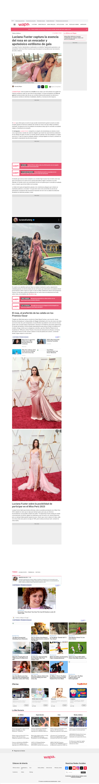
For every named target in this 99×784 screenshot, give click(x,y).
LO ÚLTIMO (34, 24)
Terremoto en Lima (31, 20)
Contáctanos (68, 776)
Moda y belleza (41, 767)
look (14, 123)
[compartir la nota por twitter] (42, 86)
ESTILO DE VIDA (60, 24)
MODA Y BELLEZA (51, 24)
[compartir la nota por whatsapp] (46, 86)
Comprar (26, 705)
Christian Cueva (41, 20)
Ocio (30, 767)
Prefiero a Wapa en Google (22, 617)
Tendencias (31, 572)
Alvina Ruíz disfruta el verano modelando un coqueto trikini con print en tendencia (73, 38)
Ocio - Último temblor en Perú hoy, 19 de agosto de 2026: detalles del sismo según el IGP (49, 29)
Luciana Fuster (16, 91)
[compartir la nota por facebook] (39, 86)
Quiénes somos (83, 776)
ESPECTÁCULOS (42, 24)
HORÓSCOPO (83, 24)
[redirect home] (24, 24)
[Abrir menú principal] (14, 24)
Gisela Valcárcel (50, 20)
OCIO (67, 24)
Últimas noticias (16, 767)
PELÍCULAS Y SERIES (74, 24)
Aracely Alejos (18, 86)
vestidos (38, 572)
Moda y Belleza (16, 33)
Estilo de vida (49, 767)
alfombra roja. (32, 294)
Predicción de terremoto (62, 20)
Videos (22, 772)
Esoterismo (15, 772)
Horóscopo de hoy (20, 20)
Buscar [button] (83, 772)
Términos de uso (75, 776)
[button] (86, 29)
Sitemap (31, 772)
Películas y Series (58, 767)
